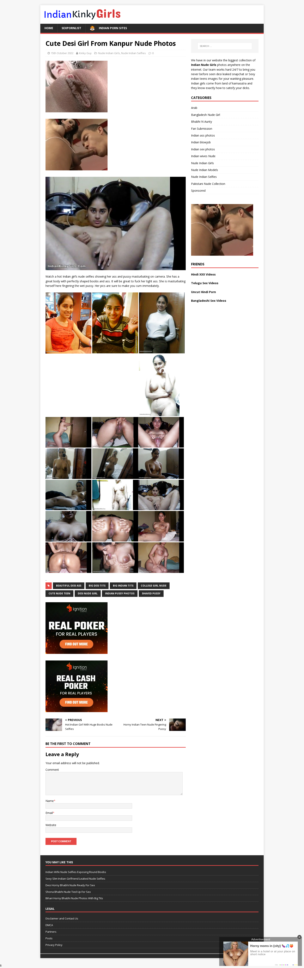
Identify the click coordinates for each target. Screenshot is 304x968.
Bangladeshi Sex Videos (208, 301)
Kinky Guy (85, 53)
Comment (52, 770)
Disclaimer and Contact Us (61, 918)
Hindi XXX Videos (203, 274)
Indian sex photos (203, 149)
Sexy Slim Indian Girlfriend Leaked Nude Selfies (75, 878)
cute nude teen (59, 593)
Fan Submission (201, 129)
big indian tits (123, 585)
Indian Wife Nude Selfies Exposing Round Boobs (75, 872)
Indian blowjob (201, 142)
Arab (194, 108)
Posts (49, 938)
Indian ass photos (203, 135)
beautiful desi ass (68, 585)
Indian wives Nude (203, 156)
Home (48, 28)
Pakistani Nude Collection (208, 184)
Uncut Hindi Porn (203, 292)
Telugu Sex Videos (204, 283)
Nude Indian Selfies (133, 53)
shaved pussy (151, 593)
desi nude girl (88, 593)
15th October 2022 (62, 53)
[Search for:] (224, 46)
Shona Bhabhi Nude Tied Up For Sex (68, 891)
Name (49, 801)
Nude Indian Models (204, 170)
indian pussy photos (119, 593)
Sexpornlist (71, 28)
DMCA (49, 925)
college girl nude (153, 585)
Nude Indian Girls (109, 53)
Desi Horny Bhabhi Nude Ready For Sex (70, 885)
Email (49, 813)
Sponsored (198, 190)
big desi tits (97, 585)
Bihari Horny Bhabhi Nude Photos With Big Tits (74, 898)
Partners (50, 932)
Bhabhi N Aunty (201, 122)
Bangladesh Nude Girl (205, 115)
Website (50, 825)
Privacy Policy (53, 945)
